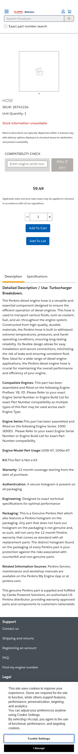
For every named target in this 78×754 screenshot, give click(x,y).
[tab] (13, 277)
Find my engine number (20, 667)
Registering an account (19, 648)
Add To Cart (38, 228)
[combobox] (32, 19)
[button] (63, 11)
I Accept (39, 748)
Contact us (10, 629)
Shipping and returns (18, 638)
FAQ (5, 658)
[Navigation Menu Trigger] (6, 11)
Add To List (38, 241)
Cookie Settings (39, 738)
